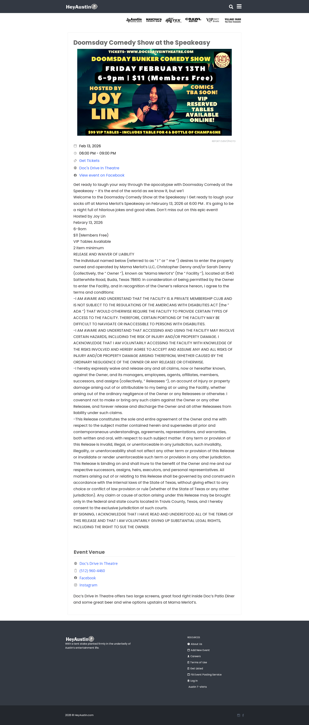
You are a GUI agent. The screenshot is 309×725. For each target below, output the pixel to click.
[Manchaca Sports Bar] (175, 20)
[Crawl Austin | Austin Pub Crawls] (215, 20)
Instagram (88, 585)
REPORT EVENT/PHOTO (224, 141)
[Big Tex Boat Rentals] (195, 20)
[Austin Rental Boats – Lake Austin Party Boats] (155, 20)
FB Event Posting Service (206, 674)
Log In (194, 681)
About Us (196, 644)
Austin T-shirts (197, 687)
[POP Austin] (136, 20)
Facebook (88, 577)
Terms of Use (198, 662)
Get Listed (196, 668)
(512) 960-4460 (92, 570)
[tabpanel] (136, 20)
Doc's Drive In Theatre (99, 167)
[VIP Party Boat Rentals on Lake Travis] (235, 20)
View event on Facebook (101, 175)
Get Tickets (89, 160)
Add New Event (200, 650)
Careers (195, 656)
